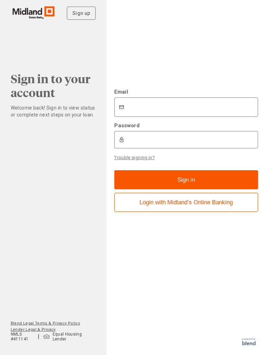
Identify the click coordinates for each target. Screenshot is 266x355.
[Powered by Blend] (249, 343)
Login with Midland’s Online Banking (186, 202)
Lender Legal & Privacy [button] (33, 329)
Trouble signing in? (134, 157)
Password (127, 125)
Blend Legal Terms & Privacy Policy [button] (45, 323)
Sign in (186, 179)
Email (121, 92)
